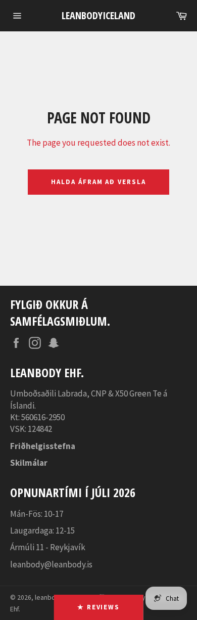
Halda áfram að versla (98, 182)
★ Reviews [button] (98, 607)
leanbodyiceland (98, 15)
